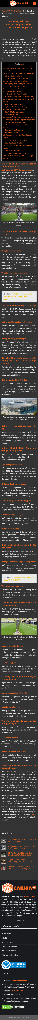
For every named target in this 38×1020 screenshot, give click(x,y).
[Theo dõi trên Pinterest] (18, 921)
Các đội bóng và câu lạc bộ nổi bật (15, 81)
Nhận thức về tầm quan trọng (15, 153)
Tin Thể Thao (16, 11)
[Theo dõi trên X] (15, 921)
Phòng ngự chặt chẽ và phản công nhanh (20, 120)
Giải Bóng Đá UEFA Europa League (16, 170)
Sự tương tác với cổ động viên (16, 140)
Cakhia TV (5, 11)
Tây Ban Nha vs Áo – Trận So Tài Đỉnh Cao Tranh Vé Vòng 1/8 (21, 868)
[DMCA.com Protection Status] (13, 1007)
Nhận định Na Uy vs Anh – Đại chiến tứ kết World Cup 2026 (22, 847)
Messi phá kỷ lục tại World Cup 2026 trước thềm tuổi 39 (22, 841)
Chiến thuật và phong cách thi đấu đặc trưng (19, 117)
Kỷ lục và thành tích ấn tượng (16, 107)
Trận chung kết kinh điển (14, 104)
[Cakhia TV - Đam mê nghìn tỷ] (19, 3)
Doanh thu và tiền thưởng (14, 130)
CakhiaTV (25, 1017)
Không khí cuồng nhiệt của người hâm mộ (20, 96)
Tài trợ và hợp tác (11, 133)
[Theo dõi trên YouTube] (20, 921)
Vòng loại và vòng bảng (13, 76)
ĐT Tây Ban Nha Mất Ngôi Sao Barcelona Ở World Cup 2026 (20, 854)
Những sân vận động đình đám (16, 94)
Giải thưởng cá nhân (12, 114)
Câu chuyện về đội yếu (13, 143)
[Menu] (34, 3)
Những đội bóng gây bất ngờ (15, 86)
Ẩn (22, 64)
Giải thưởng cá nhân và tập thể (14, 109)
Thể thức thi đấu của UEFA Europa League (18, 73)
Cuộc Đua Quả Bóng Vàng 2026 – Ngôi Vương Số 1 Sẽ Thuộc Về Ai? (21, 861)
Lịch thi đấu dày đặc (12, 151)
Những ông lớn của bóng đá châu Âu (18, 84)
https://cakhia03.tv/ (19, 981)
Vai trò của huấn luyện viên (15, 122)
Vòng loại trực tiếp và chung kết (16, 78)
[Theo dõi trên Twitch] (23, 921)
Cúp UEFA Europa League (14, 112)
